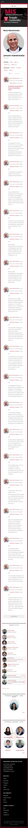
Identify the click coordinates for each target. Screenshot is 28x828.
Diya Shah (10, 670)
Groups (13, 64)
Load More (14, 616)
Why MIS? (5, 780)
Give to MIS (6, 789)
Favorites (18, 67)
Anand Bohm (10, 658)
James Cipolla (10, 641)
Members (5, 795)
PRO (4, 808)
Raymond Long (20, 737)
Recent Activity (7, 797)
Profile (11, 62)
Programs (5, 783)
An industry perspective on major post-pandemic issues (15, 88)
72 (7, 688)
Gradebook (6, 814)
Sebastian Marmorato (12, 647)
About (4, 778)
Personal (6, 67)
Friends (6, 64)
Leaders (5, 812)
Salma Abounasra (8, 737)
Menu (15, 6)
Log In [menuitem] (2, 1)
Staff (4, 787)
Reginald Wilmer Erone (13, 664)
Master (16, 677)
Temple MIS (14, 12)
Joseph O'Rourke (11, 675)
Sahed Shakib (10, 630)
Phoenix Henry (11, 636)
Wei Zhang (10, 653)
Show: (10, 73)
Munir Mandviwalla (14, 78)
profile (8, 632)
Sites (16, 62)
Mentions (12, 67)
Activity (6, 62)
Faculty (5, 785)
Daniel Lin (8, 750)
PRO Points (6, 810)
